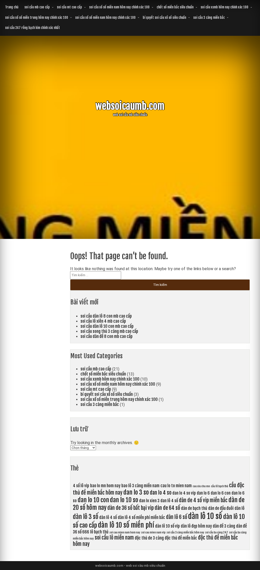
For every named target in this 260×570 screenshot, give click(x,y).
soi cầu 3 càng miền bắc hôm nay (185, 532)
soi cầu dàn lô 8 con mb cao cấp (106, 316)
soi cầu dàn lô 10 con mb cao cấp (107, 326)
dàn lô (240, 508)
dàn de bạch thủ (194, 508)
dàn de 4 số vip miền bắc (203, 500)
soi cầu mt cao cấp (69, 7)
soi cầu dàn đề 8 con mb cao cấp (106, 336)
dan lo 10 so (124, 500)
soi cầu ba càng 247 (216, 532)
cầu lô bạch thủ (219, 486)
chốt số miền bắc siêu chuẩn (175, 7)
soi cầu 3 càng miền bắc (209, 17)
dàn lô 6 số (176, 517)
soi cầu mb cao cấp (37, 7)
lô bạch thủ (99, 531)
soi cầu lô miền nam (114, 537)
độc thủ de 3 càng (149, 538)
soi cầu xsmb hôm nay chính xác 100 (224, 7)
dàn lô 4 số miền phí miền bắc (141, 517)
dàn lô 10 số (205, 516)
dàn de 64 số (167, 508)
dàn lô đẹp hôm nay (196, 526)
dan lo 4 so (160, 493)
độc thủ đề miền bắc (181, 538)
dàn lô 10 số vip (167, 526)
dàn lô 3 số (85, 516)
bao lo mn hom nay (105, 485)
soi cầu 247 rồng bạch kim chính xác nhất (32, 28)
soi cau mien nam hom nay (124, 532)
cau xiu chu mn (201, 486)
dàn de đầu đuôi (221, 508)
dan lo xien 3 (149, 500)
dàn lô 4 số (108, 517)
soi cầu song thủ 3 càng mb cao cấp (109, 331)
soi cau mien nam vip (153, 532)
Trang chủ (11, 7)
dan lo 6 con (221, 493)
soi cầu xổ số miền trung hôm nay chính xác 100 (36, 17)
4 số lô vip (81, 485)
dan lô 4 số (169, 500)
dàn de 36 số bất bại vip (130, 508)
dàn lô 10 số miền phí (126, 525)
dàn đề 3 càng (224, 526)
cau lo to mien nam (176, 485)
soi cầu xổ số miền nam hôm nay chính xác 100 (119, 7)
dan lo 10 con (93, 500)
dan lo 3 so (136, 492)
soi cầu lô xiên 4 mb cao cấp (103, 321)
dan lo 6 (203, 493)
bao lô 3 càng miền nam (140, 485)
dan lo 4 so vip (184, 493)
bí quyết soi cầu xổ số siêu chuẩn (164, 17)
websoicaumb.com (130, 106)
